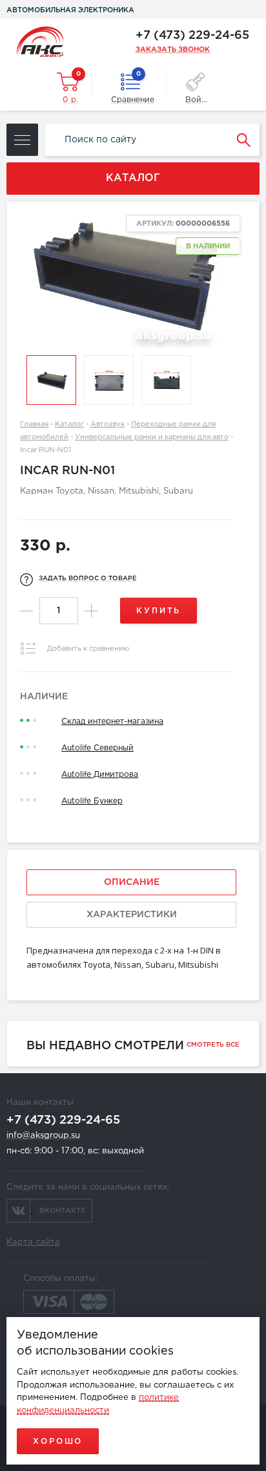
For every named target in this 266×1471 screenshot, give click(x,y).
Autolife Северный (97, 748)
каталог (133, 178)
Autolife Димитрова (99, 774)
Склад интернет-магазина (112, 721)
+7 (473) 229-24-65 (192, 35)
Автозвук (107, 424)
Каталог (69, 424)
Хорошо (58, 1441)
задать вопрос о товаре (88, 579)
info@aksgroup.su (43, 1135)
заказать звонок (173, 50)
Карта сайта (33, 1242)
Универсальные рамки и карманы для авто (152, 437)
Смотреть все (213, 1045)
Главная (34, 424)
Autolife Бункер (92, 801)
